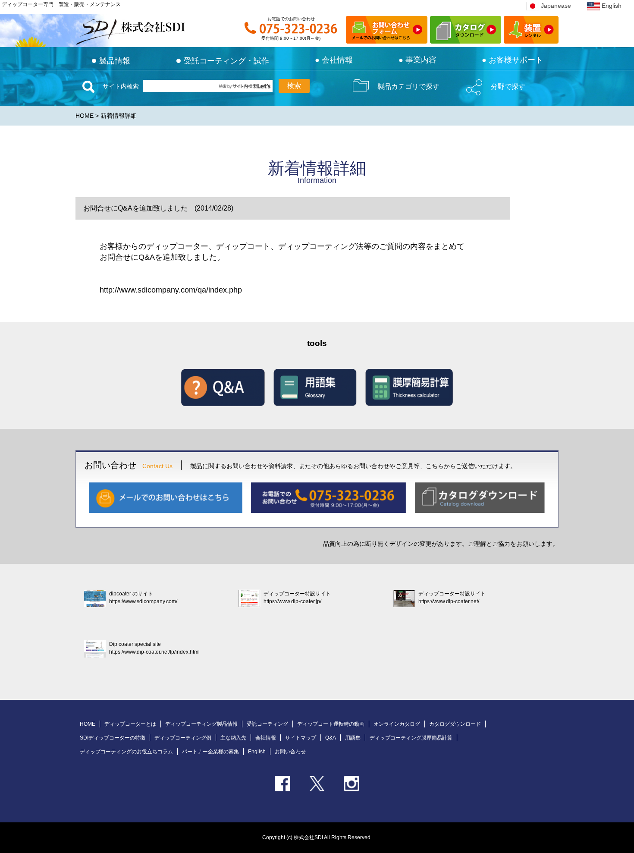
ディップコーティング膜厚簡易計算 (411, 738)
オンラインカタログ (396, 724)
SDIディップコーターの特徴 (112, 738)
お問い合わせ (290, 752)
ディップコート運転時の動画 (330, 724)
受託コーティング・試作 (222, 61)
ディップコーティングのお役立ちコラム (126, 752)
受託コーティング (267, 724)
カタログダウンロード (455, 724)
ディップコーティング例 (182, 738)
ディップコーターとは (130, 724)
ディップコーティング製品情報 (201, 724)
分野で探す (508, 86)
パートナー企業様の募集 (210, 752)
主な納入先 (233, 738)
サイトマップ (300, 738)
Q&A (330, 738)
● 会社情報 (334, 60)
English (611, 5)
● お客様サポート (512, 60)
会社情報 (265, 738)
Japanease (556, 5)
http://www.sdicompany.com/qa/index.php (171, 290)
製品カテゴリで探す (408, 86)
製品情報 (110, 61)
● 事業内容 (417, 60)
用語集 (353, 738)
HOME (84, 115)
